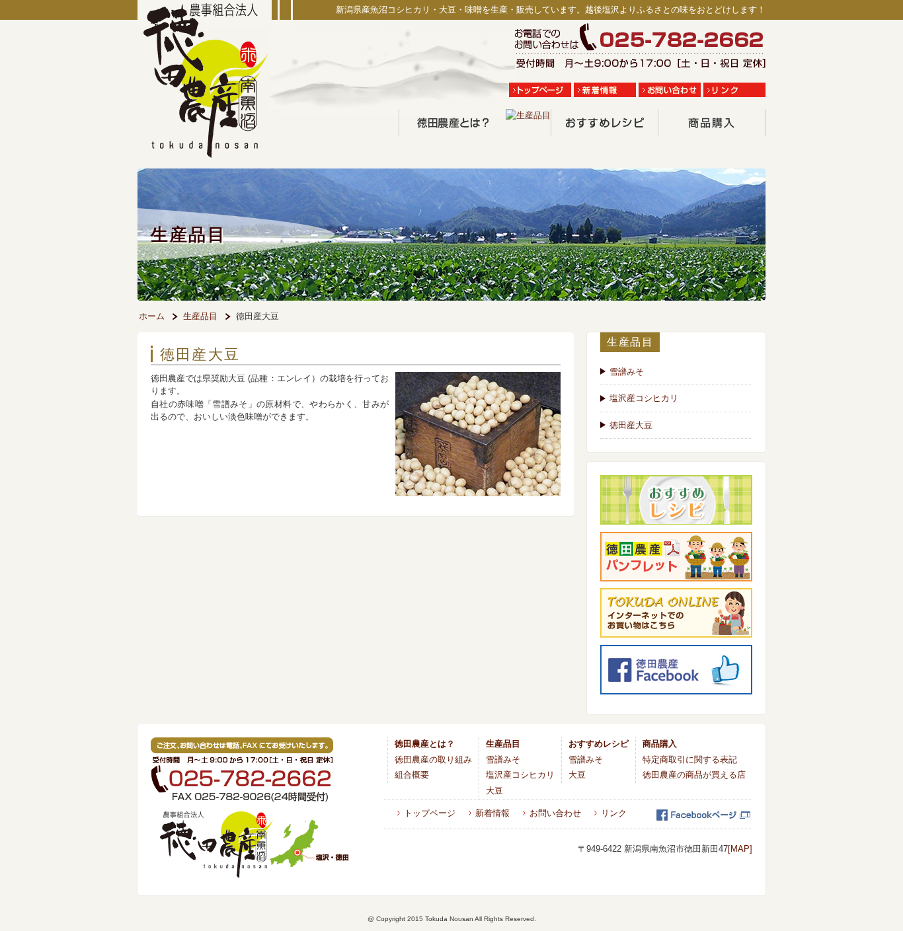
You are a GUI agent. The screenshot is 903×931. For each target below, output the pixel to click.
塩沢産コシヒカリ (643, 398)
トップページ (429, 813)
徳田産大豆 (630, 425)
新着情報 (492, 813)
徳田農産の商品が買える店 (694, 775)
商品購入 (660, 744)
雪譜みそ (626, 372)
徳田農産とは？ (425, 744)
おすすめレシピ (599, 744)
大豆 (494, 791)
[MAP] (740, 849)
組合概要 (412, 775)
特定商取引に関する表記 (690, 759)
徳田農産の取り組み (433, 759)
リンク (614, 813)
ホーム (152, 316)
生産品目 (200, 316)
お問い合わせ (555, 813)
